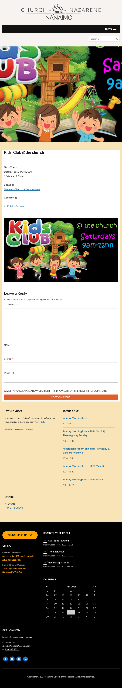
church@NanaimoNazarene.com (16, 646)
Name (8, 345)
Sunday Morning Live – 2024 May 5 (83, 479)
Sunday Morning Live (75, 417)
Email (8, 358)
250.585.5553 (12, 649)
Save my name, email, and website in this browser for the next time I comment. (55, 390)
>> (94, 586)
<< (47, 586)
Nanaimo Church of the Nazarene (22, 189)
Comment (11, 304)
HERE (42, 421)
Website (9, 372)
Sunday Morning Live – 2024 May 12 (83, 465)
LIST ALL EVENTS (14, 508)
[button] (111, 28)
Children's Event (16, 205)
